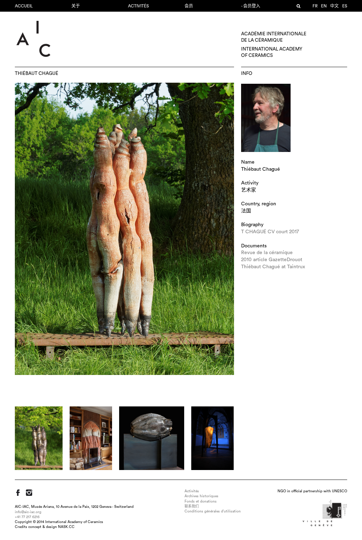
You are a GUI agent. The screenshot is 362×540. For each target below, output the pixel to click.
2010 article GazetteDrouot (271, 259)
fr (315, 6)
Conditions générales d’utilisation (213, 511)
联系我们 (192, 506)
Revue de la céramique (267, 252)
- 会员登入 (250, 6)
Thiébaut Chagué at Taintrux (273, 266)
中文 (334, 6)
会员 (189, 6)
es (344, 6)
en (324, 6)
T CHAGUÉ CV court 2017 (270, 231)
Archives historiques (201, 496)
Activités (138, 6)
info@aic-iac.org (28, 512)
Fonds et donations (201, 501)
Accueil (24, 6)
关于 (75, 6)
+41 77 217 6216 (27, 517)
